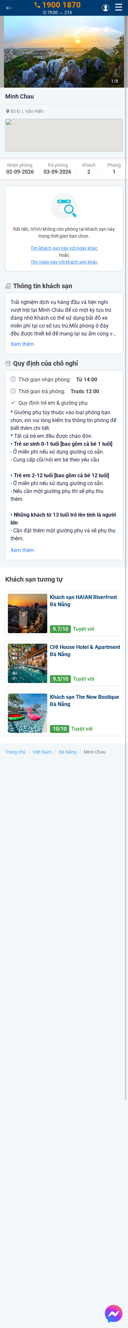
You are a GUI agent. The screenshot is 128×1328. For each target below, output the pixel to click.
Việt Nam (42, 752)
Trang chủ (15, 752)
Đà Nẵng (67, 752)
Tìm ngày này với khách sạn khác (64, 262)
